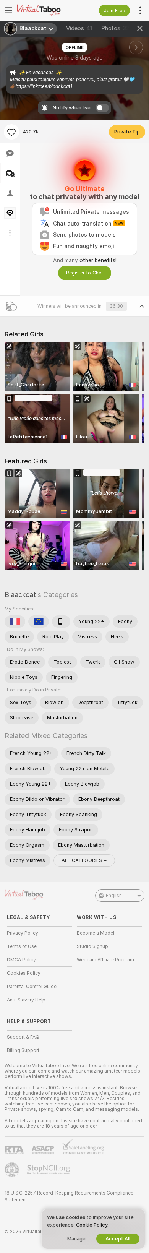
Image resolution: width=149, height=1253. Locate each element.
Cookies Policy (23, 973)
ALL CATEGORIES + (84, 860)
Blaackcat (20, 595)
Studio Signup (92, 946)
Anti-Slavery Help (26, 1000)
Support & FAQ (23, 1037)
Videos (79, 28)
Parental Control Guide (32, 986)
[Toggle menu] (8, 10)
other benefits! (98, 260)
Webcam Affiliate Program (105, 959)
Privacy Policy (22, 933)
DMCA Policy (21, 959)
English (114, 895)
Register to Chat (84, 273)
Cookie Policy (91, 1225)
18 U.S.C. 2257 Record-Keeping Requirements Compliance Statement (69, 1196)
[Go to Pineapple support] (13, 1169)
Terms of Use (22, 946)
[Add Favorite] (11, 132)
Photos (115, 28)
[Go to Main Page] (45, 10)
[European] (38, 621)
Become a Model (95, 933)
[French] (15, 621)
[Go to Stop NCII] (49, 1169)
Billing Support (23, 1050)
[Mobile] (61, 621)
